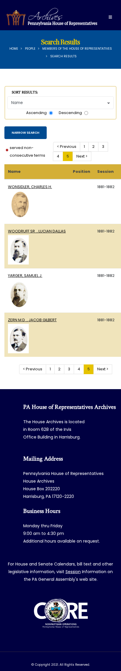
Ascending (36, 113)
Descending (70, 113)
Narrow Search (25, 132)
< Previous (66, 146)
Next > (82, 156)
